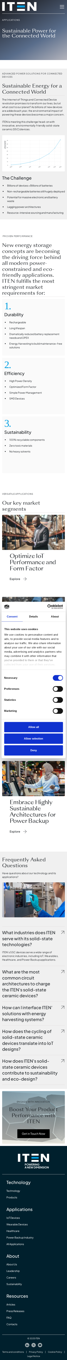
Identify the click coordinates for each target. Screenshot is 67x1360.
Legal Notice (33, 1356)
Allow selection (33, 738)
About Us (11, 1264)
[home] (19, 7)
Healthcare (12, 1230)
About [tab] (55, 616)
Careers (11, 1277)
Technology (13, 1190)
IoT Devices (13, 1217)
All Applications (15, 1244)
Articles (10, 1304)
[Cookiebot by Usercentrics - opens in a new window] (48, 606)
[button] (61, 6)
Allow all (33, 726)
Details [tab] (33, 616)
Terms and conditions (13, 1352)
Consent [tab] (12, 616)
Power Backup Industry (20, 1237)
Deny (33, 750)
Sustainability (14, 1284)
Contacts (11, 1324)
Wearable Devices (17, 1224)
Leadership (13, 1270)
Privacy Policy (36, 1352)
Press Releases (15, 1311)
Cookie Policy (55, 1352)
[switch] (58, 689)
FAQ (8, 1317)
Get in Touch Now (33, 1133)
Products (11, 1197)
